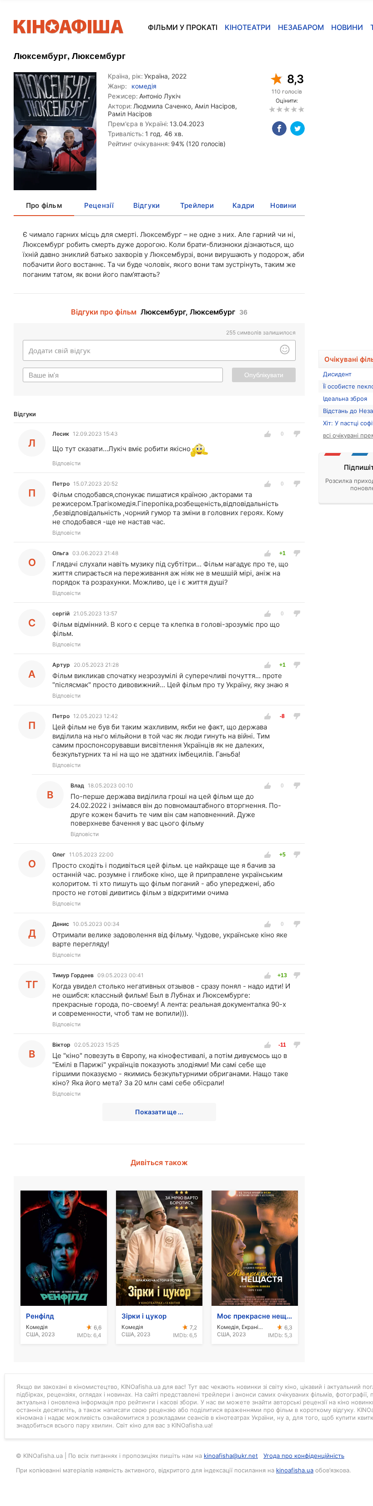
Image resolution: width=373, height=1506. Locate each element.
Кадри (243, 205)
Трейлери (197, 205)
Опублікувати (263, 375)
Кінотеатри (248, 27)
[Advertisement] (345, 199)
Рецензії (99, 205)
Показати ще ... (159, 1112)
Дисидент (337, 374)
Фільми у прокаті (182, 27)
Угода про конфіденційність (303, 1455)
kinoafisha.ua (294, 1470)
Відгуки (146, 205)
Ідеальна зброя (345, 398)
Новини (347, 27)
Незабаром (301, 27)
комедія (143, 86)
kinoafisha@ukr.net (231, 1455)
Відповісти (66, 463)
